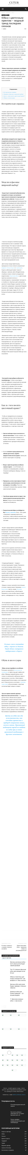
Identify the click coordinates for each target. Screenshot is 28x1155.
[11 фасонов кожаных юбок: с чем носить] (5, 1001)
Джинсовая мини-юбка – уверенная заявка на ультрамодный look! (21, 948)
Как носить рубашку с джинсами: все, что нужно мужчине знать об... (17, 1113)
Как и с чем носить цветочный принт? (13, 96)
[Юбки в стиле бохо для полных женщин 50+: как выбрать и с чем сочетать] (5, 978)
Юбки (13, 12)
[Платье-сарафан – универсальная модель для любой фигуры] (5, 1121)
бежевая (19, 589)
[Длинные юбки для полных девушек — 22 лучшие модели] (5, 993)
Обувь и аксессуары (8, 98)
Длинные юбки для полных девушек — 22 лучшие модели (16, 993)
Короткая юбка (14, 276)
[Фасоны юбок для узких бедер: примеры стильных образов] (5, 986)
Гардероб (8, 12)
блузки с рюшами (10, 512)
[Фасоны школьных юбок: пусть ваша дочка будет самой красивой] (5, 963)
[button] (2, 9)
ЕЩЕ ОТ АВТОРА (6, 958)
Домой (3, 12)
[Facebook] (3, 32)
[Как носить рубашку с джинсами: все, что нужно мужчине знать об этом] (5, 1114)
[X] (6, 32)
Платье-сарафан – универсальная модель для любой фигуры (18, 1121)
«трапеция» (19, 268)
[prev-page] (3, 1007)
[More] (17, 32)
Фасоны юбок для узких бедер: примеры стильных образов (18, 986)
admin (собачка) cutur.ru (19, 1094)
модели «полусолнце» (8, 268)
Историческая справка (9, 92)
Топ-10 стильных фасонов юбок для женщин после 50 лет (18, 971)
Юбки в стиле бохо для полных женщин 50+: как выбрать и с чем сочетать (18, 978)
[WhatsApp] (13, 32)
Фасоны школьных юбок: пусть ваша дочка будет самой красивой (18, 963)
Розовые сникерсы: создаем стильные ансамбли (7, 947)
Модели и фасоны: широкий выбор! (12, 94)
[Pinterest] (10, 32)
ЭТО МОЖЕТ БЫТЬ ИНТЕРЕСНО (10, 955)
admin (4, 28)
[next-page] (5, 1007)
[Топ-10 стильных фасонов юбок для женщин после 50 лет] (5, 971)
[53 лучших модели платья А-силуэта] (5, 1106)
